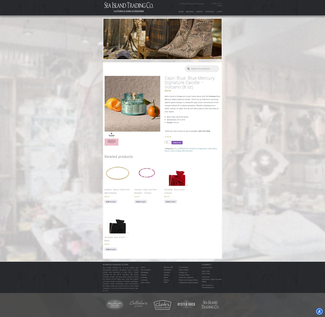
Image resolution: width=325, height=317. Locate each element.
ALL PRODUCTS (181, 148)
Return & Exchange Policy (188, 280)
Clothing (144, 277)
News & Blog (183, 270)
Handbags (144, 272)
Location (167, 272)
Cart (219, 12)
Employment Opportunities (188, 282)
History (166, 280)
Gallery (166, 275)
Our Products (146, 270)
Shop (181, 12)
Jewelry (144, 275)
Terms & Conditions (186, 277)
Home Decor (145, 282)
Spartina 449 (168, 267)
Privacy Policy (184, 275)
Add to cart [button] (111, 202)
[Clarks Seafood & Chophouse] (162, 305)
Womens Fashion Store (115, 265)
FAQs (166, 282)
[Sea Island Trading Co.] (128, 7)
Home (143, 267)
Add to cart (177, 143)
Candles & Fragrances (198, 148)
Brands (190, 12)
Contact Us (183, 272)
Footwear (144, 280)
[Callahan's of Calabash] (138, 304)
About (199, 12)
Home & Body (175, 151)
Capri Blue (212, 148)
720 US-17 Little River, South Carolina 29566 (212, 279)
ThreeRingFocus (208, 287)
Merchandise (187, 151)
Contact (210, 12)
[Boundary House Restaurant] (115, 304)
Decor (167, 151)
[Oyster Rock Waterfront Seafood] (186, 304)
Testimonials (183, 267)
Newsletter (168, 270)
